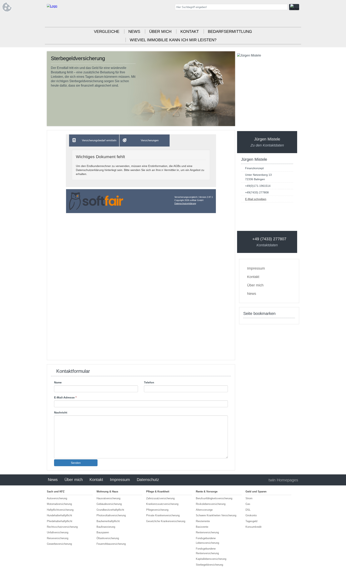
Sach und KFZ (55, 491)
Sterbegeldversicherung (209, 564)
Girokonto (251, 515)
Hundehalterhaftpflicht (59, 515)
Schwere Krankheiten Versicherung (216, 515)
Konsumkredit (253, 526)
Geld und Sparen (256, 491)
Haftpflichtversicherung (60, 509)
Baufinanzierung (106, 526)
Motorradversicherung (59, 503)
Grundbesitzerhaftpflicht (110, 509)
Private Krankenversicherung (163, 515)
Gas (247, 503)
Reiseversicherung (57, 538)
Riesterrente (203, 521)
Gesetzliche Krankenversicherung (165, 521)
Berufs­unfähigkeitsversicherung (214, 498)
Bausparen (103, 532)
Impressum (256, 268)
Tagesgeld (251, 521)
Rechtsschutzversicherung (62, 526)
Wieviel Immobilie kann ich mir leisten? (173, 40)
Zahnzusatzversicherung (160, 498)
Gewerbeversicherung (59, 543)
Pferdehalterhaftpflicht (59, 521)
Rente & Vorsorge (206, 491)
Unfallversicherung (57, 532)
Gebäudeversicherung (109, 503)
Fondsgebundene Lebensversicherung (207, 540)
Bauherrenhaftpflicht (108, 521)
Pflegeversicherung (157, 509)
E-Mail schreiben (255, 199)
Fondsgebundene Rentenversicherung (207, 551)
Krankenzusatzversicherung (162, 503)
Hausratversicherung (108, 498)
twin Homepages (283, 480)
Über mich (160, 31)
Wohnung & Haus (107, 491)
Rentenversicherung (207, 532)
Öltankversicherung (108, 538)
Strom (248, 498)
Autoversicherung (57, 498)
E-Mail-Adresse (65, 397)
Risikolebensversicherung (210, 503)
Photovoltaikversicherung (111, 515)
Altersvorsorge (204, 509)
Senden (76, 462)
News (134, 31)
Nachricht (60, 412)
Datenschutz (148, 479)
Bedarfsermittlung (230, 31)
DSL (247, 509)
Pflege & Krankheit (157, 491)
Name (58, 382)
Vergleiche (106, 31)
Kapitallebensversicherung (211, 558)
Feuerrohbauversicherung (111, 543)
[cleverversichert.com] (52, 6)
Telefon (149, 382)
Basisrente (202, 526)
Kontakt (189, 31)
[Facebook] (296, 20)
